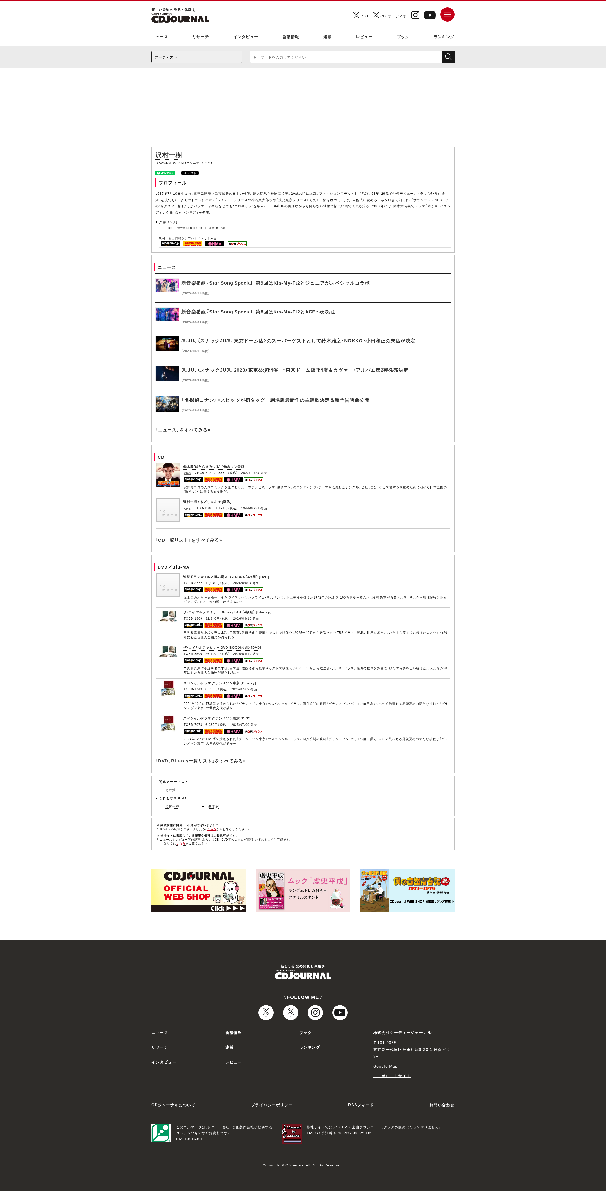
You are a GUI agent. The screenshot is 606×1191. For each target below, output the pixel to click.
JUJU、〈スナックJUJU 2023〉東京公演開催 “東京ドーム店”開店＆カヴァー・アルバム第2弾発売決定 (294, 369)
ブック (403, 36)
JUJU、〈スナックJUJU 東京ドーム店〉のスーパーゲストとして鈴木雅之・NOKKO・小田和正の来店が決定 (298, 340)
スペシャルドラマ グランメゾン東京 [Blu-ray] (219, 682)
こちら (212, 829)
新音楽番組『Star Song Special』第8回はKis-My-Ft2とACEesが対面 (258, 311)
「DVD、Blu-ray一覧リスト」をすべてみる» (200, 760)
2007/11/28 (250, 472)
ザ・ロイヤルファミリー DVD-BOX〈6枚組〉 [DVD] (222, 647)
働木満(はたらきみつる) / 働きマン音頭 (214, 466)
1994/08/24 (250, 508)
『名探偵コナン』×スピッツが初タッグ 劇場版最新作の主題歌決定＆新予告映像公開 (275, 399)
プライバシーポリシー (272, 1104)
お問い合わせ (441, 1104)
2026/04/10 (242, 618)
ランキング (444, 36)
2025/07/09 (240, 689)
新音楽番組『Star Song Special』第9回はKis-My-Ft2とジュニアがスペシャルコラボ (275, 282)
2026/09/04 (242, 583)
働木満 (170, 789)
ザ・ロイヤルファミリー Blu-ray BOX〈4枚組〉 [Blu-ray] (227, 611)
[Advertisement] (303, 109)
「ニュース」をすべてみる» (182, 429)
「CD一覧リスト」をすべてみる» (188, 540)
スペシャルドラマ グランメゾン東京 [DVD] (217, 718)
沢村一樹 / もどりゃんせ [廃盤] (207, 501)
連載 (327, 36)
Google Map (385, 1066)
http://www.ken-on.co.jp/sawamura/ (196, 227)
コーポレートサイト (392, 1075)
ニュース (160, 36)
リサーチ (200, 36)
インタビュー (245, 36)
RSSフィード (361, 1104)
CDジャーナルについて (174, 1104)
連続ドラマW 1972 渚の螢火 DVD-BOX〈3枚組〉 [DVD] (226, 576)
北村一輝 (172, 806)
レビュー (364, 36)
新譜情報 (291, 36)
